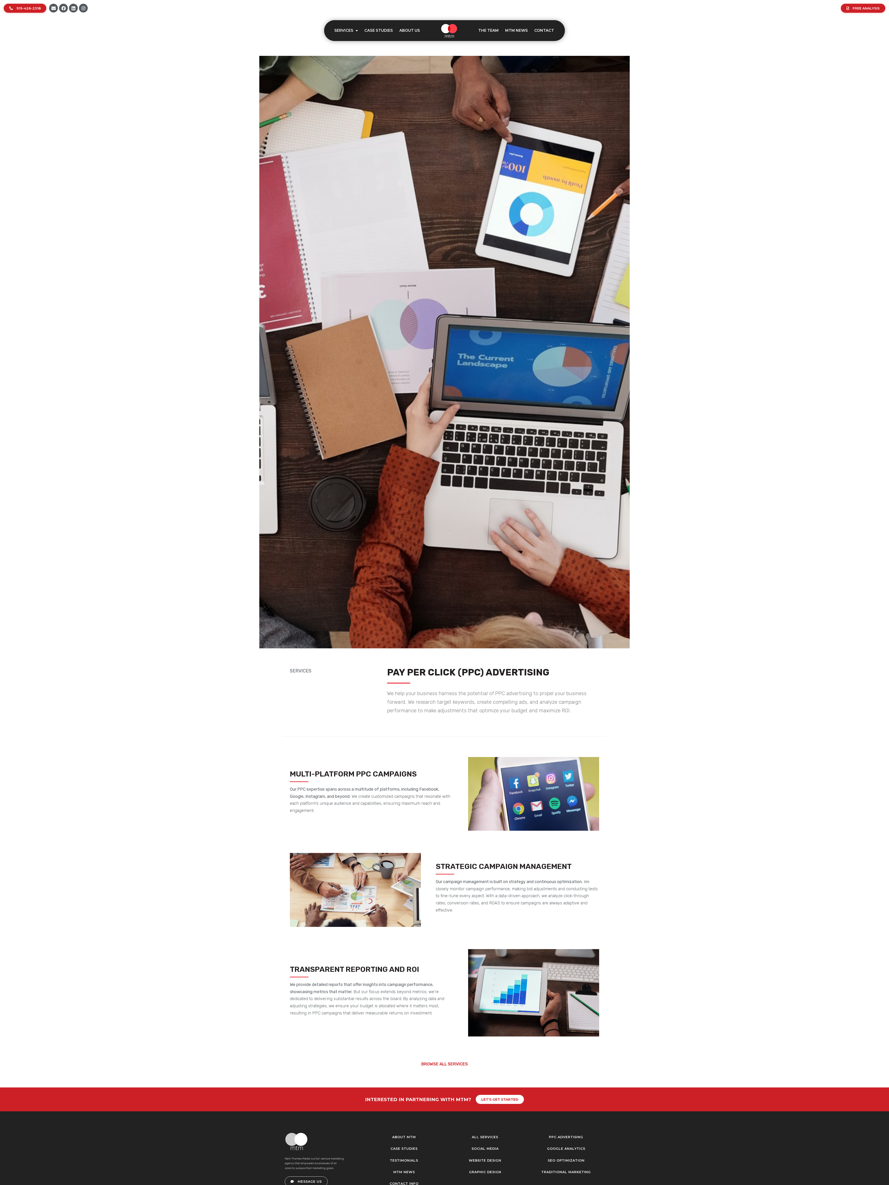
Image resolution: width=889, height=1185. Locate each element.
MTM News (516, 30)
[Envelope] (53, 8)
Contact (544, 30)
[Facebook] (63, 8)
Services (343, 30)
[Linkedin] (73, 8)
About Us (409, 30)
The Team (488, 30)
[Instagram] (83, 8)
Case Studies (378, 30)
